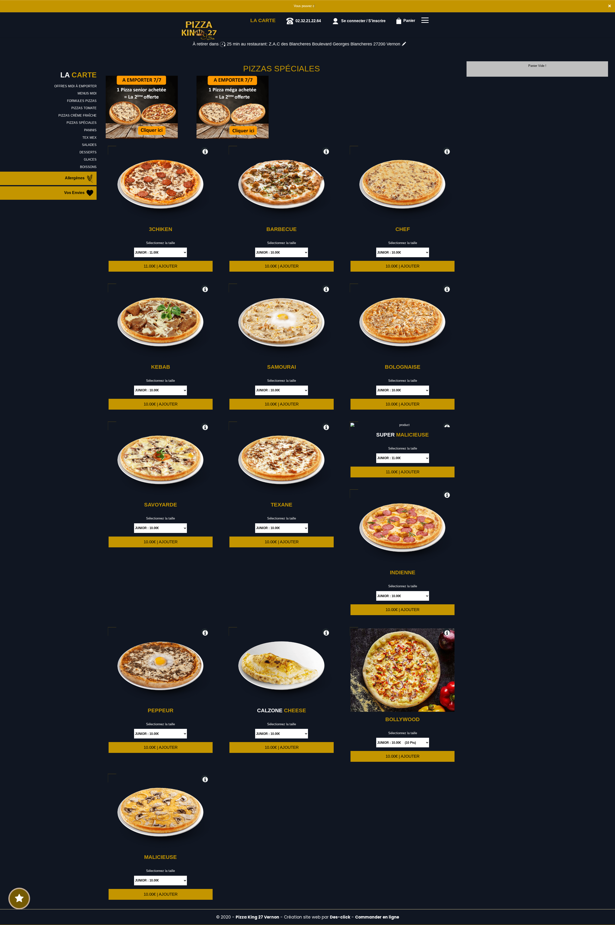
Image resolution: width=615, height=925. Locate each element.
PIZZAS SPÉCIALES (82, 123)
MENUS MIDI (87, 93)
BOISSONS (88, 167)
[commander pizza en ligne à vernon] (199, 19)
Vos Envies (75, 193)
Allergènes (75, 178)
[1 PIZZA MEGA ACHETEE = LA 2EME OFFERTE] (233, 107)
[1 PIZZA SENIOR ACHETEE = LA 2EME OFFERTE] (142, 107)
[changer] (403, 44)
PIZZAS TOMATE (84, 108)
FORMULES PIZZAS (82, 101)
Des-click (340, 917)
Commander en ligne (377, 917)
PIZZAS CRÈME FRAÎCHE (77, 115)
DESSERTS (88, 152)
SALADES (89, 145)
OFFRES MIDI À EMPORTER (75, 86)
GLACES (90, 159)
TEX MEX (89, 137)
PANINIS (90, 130)
